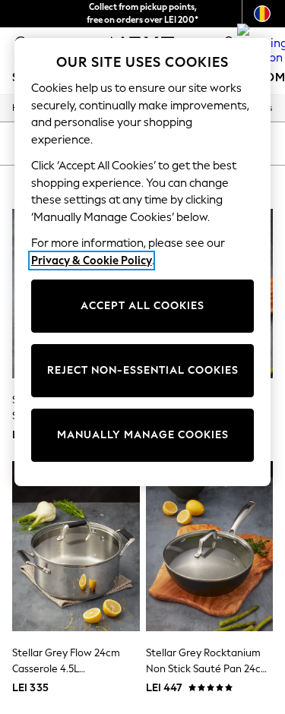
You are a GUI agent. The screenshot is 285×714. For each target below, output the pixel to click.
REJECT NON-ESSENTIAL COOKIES (143, 370)
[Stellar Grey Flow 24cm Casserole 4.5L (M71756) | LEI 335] (76, 545)
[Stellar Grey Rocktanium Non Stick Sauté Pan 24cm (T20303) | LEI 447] (210, 545)
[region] (142, 262)
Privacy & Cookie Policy (91, 260)
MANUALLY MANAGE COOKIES (143, 434)
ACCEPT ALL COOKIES (142, 305)
